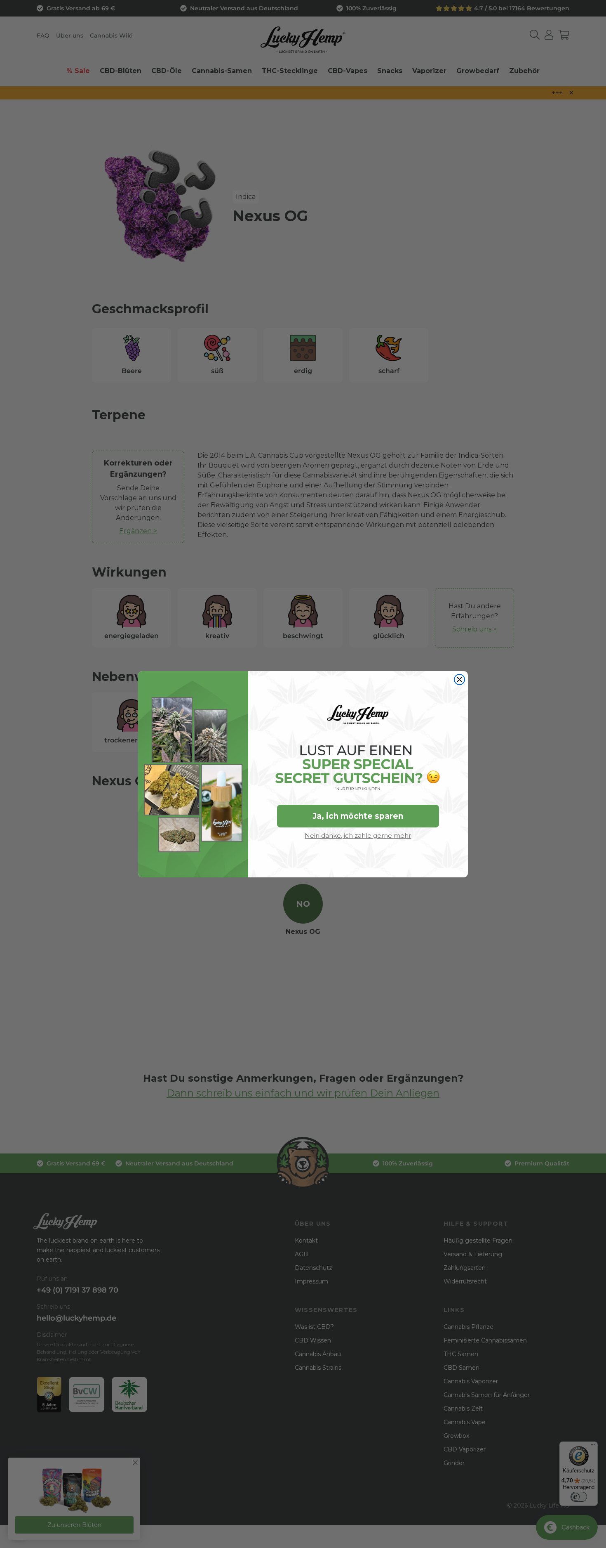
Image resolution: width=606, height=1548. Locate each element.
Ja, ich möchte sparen (357, 816)
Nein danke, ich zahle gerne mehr (358, 835)
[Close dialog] (459, 679)
